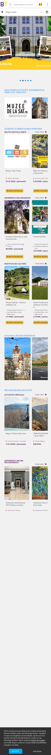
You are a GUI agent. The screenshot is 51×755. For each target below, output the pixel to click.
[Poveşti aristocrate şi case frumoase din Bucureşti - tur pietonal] (16, 217)
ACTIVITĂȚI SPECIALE (14, 395)
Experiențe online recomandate (13, 462)
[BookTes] (4, 4)
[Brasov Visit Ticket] (16, 151)
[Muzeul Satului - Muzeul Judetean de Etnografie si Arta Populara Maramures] (16, 283)
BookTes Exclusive (14, 322)
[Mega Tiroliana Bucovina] (16, 414)
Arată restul (39, 394)
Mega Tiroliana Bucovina (16, 433)
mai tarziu (37, 751)
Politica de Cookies (38, 740)
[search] (10, 4)
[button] (20, 80)
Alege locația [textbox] (10, 12)
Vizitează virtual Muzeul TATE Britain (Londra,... (15, 504)
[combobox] (23, 12)
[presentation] (3, 48)
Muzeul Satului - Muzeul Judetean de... (16, 303)
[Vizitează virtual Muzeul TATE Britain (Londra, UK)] (16, 483)
